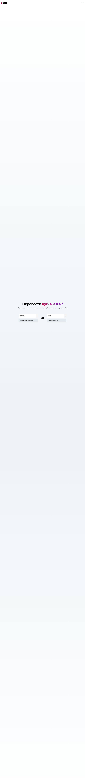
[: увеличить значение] (37, 315)
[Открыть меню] (82, 3)
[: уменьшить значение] (37, 317)
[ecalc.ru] (4, 3)
